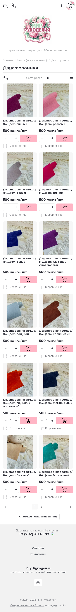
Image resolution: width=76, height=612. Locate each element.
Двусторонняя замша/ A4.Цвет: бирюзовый (55, 473)
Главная (8, 60)
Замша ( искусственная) (32, 60)
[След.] (70, 507)
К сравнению (17, 145)
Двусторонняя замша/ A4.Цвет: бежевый (19, 473)
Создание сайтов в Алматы (27, 605)
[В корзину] (28, 138)
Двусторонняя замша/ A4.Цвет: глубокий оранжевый (19, 403)
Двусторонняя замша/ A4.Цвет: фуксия (55, 191)
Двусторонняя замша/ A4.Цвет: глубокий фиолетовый (55, 262)
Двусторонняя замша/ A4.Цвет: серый (19, 191)
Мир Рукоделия (38, 568)
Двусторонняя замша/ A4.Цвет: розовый (55, 122)
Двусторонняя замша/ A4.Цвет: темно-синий (55, 401)
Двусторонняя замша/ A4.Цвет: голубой (19, 332)
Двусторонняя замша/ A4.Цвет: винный (19, 122)
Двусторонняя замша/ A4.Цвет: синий (19, 260)
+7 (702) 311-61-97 (34, 534)
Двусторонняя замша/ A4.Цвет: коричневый (55, 332)
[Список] (71, 78)
